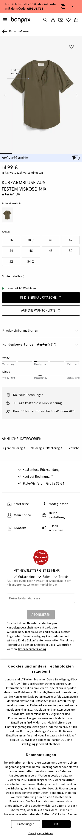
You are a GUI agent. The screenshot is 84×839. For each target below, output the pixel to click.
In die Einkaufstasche (38, 294)
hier (62, 727)
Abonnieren (40, 612)
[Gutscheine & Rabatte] (61, 20)
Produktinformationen (20, 327)
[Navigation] (5, 19)
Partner (29, 679)
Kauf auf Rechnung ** (37, 473)
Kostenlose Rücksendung (41, 467)
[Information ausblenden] (73, 6)
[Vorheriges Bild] (5, 93)
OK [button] (56, 824)
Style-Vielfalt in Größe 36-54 (43, 480)
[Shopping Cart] (76, 20)
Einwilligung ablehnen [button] (40, 833)
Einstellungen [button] (25, 824)
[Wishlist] (68, 20)
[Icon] (62, 6)
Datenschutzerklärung (32, 646)
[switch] (76, 155)
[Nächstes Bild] (76, 93)
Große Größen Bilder (15, 155)
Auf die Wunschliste (38, 307)
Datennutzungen (55, 684)
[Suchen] (45, 20)
